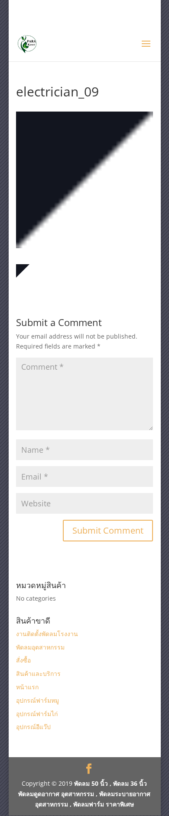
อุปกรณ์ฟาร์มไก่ (37, 714)
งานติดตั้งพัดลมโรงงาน (47, 634)
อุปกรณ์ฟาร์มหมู (37, 700)
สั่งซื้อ (23, 660)
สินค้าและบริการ (38, 673)
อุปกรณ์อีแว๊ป (33, 727)
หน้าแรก (27, 687)
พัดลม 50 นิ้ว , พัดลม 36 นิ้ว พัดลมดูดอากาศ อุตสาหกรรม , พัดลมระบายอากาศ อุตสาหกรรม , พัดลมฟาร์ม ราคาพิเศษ (84, 793)
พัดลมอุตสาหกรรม (40, 647)
